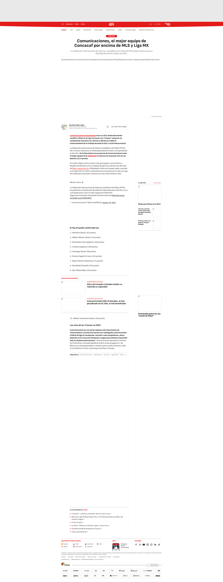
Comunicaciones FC (86, 355)
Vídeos (83, 24)
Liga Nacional (98, 355)
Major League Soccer (80, 168)
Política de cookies (92, 557)
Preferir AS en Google (120, 127)
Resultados (69, 24)
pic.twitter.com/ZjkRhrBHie (80, 198)
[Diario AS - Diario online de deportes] (111, 24)
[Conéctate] (151, 24)
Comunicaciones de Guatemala (83, 135)
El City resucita (77, 522)
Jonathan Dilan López (76, 125)
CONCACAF (92, 155)
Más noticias (157, 183)
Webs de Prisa (154, 565)
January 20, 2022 (109, 202)
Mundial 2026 (87, 30)
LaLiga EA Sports (110, 30)
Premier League (98, 30)
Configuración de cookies (105, 557)
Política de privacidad (80, 557)
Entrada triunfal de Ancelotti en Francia (86, 528)
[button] (107, 126)
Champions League (130, 30)
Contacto (63, 557)
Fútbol (77, 24)
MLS (71, 30)
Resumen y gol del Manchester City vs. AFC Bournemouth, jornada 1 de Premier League (97, 518)
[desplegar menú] (62, 24)
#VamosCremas (118, 195)
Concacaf (111, 36)
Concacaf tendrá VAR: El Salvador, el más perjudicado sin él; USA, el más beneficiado (106, 302)
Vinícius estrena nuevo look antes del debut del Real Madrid (144, 211)
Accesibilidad (116, 557)
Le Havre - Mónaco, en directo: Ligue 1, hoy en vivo (90, 525)
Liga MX (78, 30)
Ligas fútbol (114, 355)
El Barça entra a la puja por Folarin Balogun (144, 222)
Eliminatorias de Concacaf (95, 298)
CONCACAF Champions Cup (146, 30)
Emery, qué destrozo (79, 532)
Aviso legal (70, 557)
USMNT (120, 30)
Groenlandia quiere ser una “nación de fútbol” (149, 315)
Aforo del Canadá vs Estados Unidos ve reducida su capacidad (104, 285)
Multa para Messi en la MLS (149, 204)
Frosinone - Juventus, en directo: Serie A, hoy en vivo (91, 514)
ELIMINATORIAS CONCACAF (95, 282)
